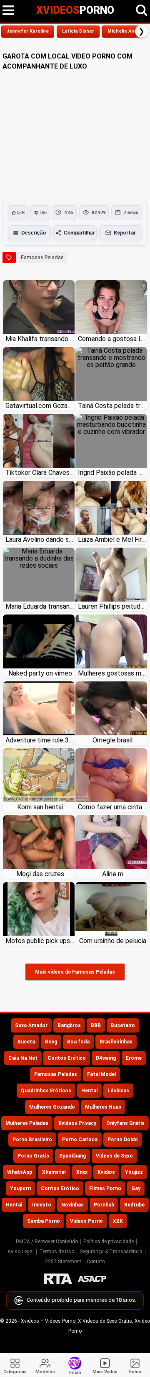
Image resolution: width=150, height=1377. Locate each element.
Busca (141, 10)
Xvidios (106, 1172)
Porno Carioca (80, 1139)
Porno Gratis (33, 1156)
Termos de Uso (56, 1252)
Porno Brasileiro (32, 1139)
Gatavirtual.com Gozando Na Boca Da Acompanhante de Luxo (40, 405)
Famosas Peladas (42, 257)
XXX (118, 1221)
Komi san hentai (40, 807)
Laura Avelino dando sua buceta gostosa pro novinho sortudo (40, 539)
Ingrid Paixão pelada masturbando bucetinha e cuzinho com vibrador (112, 472)
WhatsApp (19, 1172)
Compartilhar (79, 233)
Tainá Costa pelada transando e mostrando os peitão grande (112, 405)
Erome (134, 1058)
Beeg (51, 1042)
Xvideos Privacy (77, 1123)
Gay (135, 1188)
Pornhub (104, 1205)
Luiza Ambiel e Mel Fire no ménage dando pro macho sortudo (112, 539)
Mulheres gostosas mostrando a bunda (112, 673)
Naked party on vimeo (40, 673)
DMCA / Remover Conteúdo (47, 1241)
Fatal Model (101, 1074)
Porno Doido (123, 1139)
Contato (96, 1262)
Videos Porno (86, 1221)
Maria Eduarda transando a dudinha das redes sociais (40, 606)
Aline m (112, 873)
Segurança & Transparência (111, 1252)
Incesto (41, 1205)
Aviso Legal (21, 1252)
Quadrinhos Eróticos (46, 1091)
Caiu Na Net (23, 1058)
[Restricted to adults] (58, 1278)
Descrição (33, 233)
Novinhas (72, 1205)
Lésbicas (118, 1091)
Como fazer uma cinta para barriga (112, 807)
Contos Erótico (67, 1058)
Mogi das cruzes (40, 873)
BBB (96, 1025)
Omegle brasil (112, 740)
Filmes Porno (105, 1188)
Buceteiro (123, 1025)
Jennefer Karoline (28, 31)
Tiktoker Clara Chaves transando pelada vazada (40, 472)
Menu (8, 10)
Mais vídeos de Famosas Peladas (75, 972)
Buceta (26, 1042)
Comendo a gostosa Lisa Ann (112, 338)
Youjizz (134, 1172)
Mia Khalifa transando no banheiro (40, 338)
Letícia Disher (78, 31)
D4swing (106, 1058)
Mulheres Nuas (103, 1107)
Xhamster (54, 1172)
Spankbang (72, 1156)
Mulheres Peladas (26, 1123)
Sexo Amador (31, 1025)
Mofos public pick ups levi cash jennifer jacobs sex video (40, 940)
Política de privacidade (108, 1241)
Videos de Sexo (114, 1156)
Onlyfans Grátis (125, 1123)
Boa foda (78, 1042)
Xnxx (82, 1172)
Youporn (20, 1188)
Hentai (89, 1091)
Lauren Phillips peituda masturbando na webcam (112, 606)
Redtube (134, 1205)
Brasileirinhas (116, 1042)
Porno (75, 10)
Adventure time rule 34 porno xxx (40, 740)
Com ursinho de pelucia (112, 940)
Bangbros (69, 1025)
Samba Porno (43, 1221)
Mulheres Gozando (52, 1107)
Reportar (125, 233)
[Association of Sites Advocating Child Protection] (92, 1278)
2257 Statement (63, 1262)
